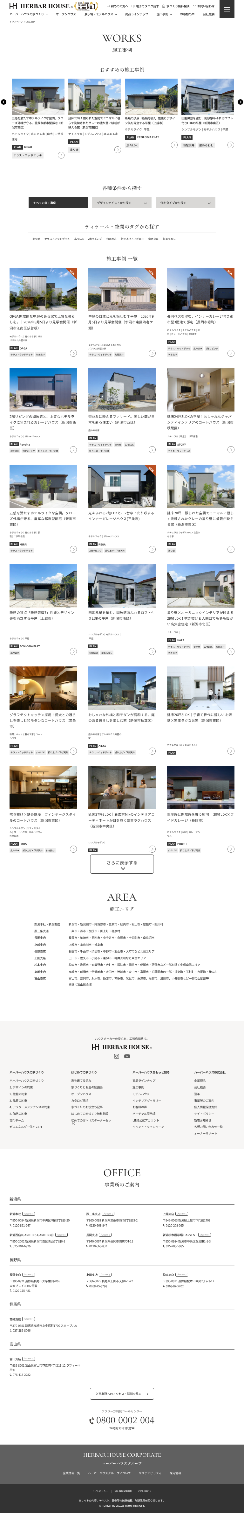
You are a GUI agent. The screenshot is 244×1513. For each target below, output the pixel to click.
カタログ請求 (79, 1100)
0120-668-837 (98, 1246)
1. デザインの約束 (21, 1087)
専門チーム (17, 1120)
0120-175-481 (21, 1290)
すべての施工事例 (44, 203)
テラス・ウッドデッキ (57, 238)
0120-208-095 (175, 1225)
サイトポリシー (204, 1113)
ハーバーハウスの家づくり (27, 1080)
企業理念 (200, 1080)
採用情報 (175, 1473)
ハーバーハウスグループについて (109, 1473)
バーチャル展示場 (143, 1113)
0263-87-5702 (175, 1286)
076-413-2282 (21, 1374)
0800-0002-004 (125, 1419)
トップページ (16, 21)
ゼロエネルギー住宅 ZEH (26, 1126)
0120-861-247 (21, 1225)
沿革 (197, 1094)
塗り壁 (36, 238)
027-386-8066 (21, 1330)
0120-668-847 (98, 1225)
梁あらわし (169, 238)
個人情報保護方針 (205, 1107)
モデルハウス (141, 1094)
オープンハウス (66, 14)
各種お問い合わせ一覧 (208, 1126)
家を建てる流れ (81, 1080)
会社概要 (208, 14)
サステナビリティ (150, 1473)
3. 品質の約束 (18, 1100)
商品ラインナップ (136, 14)
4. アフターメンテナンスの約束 (30, 1107)
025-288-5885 (175, 1246)
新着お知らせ (202, 1120)
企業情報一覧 (71, 1473)
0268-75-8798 (98, 1286)
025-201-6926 (21, 1246)
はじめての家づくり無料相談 (89, 1113)
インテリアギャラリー (146, 1100)
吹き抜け (153, 238)
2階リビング (95, 238)
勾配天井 (111, 238)
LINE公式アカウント (145, 1120)
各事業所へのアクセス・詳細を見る (118, 1393)
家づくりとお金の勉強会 (87, 1087)
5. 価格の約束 (18, 1113)
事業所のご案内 (204, 1100)
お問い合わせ (145, 1491)
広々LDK (79, 238)
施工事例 (138, 1087)
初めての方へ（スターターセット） (91, 1121)
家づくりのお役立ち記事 (87, 1107)
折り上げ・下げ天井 (132, 238)
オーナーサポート (205, 1133)
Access (27, 1213)
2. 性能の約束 (18, 1094)
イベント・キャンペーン (148, 1126)
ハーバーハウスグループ (122, 1463)
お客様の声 (187, 14)
